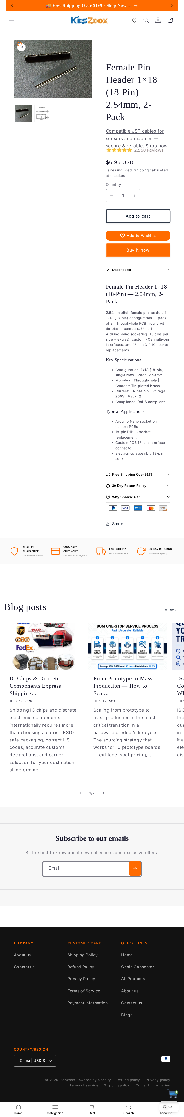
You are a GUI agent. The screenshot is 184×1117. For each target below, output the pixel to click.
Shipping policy (117, 1085)
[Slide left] (80, 793)
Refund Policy (81, 966)
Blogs (126, 1014)
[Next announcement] (172, 5)
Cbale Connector (137, 966)
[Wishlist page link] (134, 20)
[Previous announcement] (12, 5)
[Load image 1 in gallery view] (23, 113)
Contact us (24, 966)
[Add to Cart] (173, 1095)
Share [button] (117, 523)
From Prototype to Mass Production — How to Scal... (122, 685)
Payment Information (88, 1002)
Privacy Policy (81, 978)
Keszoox (68, 1080)
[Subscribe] (135, 868)
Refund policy (128, 1080)
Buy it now (138, 249)
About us (22, 954)
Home (127, 954)
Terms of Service (84, 990)
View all (172, 609)
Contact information (153, 1085)
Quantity (113, 185)
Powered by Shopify (93, 1080)
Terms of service (83, 1085)
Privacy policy (158, 1080)
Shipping (141, 170)
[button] (12, 20)
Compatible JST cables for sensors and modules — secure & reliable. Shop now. (137, 138)
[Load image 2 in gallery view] (42, 113)
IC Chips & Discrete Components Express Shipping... (35, 685)
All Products (133, 978)
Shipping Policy (83, 954)
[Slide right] (103, 793)
